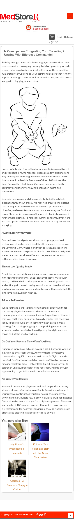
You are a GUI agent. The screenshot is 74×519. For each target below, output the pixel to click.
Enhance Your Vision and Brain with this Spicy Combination (40, 451)
